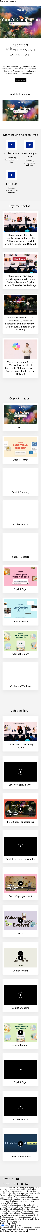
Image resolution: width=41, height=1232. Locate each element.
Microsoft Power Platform (20, 1207)
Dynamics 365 (29, 1205)
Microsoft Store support (9, 1191)
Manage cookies (12, 1229)
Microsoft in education (16, 1195)
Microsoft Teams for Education (19, 1197)
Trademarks (33, 1229)
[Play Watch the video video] (20, 115)
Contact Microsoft (33, 1227)
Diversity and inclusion (31, 1219)
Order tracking (30, 1191)
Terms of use (23, 1229)
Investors (18, 1219)
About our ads (23, 1231)
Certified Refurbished (8, 1193)
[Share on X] (22, 1184)
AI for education (12, 1203)
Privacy (3, 1229)
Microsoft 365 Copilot (13, 1209)
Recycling (13, 1231)
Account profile (19, 1189)
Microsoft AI (4, 1205)
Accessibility (4, 1221)
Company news (30, 1217)
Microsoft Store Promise (26, 1193)
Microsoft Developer (7, 1211)
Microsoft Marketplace (8, 1215)
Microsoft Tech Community (24, 1213)
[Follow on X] (17, 1179)
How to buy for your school (21, 1199)
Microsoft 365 (5, 1207)
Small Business (27, 1209)
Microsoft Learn (22, 1211)
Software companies (25, 1215)
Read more (20, 80)
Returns (21, 1191)
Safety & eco (5, 1231)
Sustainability (15, 1221)
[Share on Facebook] (17, 1184)
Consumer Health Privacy (9, 1227)
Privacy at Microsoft (7, 1219)
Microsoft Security (16, 1205)
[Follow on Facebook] (13, 1179)
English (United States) (8, 1223)
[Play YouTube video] (20, 731)
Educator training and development (19, 1200)
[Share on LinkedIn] (26, 1184)
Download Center (32, 1189)
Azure (36, 1209)
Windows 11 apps (7, 1189)
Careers (8, 1217)
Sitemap (23, 1227)
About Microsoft (17, 1217)
